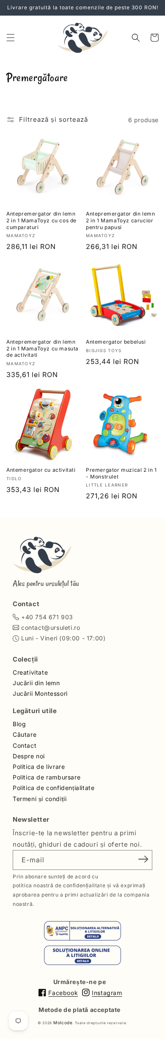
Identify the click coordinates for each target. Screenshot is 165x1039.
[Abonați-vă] (143, 859)
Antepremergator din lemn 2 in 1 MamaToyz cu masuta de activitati (42, 348)
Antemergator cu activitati (41, 470)
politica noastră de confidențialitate (59, 885)
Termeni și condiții (39, 798)
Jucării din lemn (36, 682)
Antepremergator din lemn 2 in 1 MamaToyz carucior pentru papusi (120, 220)
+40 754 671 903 (47, 617)
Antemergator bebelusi (116, 342)
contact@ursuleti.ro (50, 627)
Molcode (63, 1022)
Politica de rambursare (46, 777)
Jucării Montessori (40, 693)
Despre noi (29, 756)
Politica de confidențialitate (53, 787)
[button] (10, 37)
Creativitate (30, 672)
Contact (24, 745)
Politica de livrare (39, 766)
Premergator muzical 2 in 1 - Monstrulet (121, 473)
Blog (19, 723)
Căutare (24, 734)
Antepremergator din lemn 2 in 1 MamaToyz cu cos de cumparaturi (41, 220)
